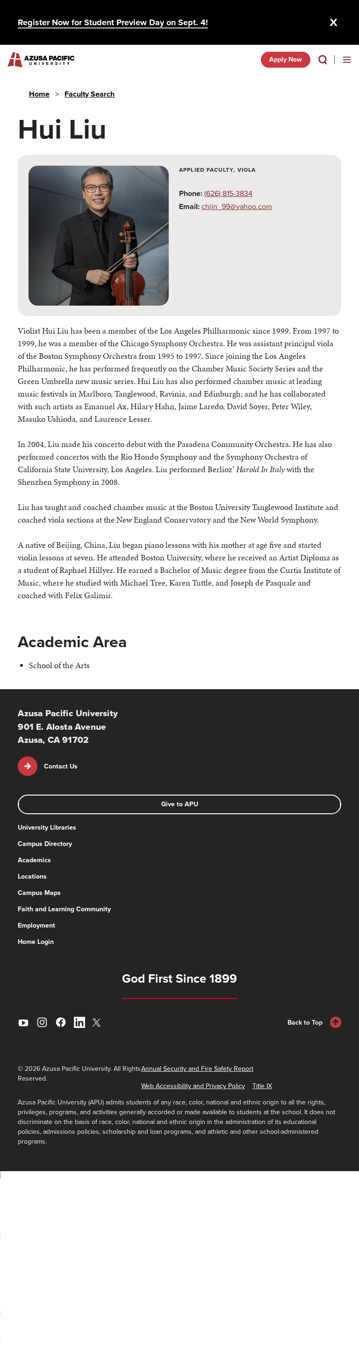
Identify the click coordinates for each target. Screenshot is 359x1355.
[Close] (333, 22)
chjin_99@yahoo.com (236, 206)
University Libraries (47, 827)
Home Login (36, 942)
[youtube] (23, 1022)
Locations (32, 876)
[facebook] (60, 1022)
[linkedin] (79, 1022)
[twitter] (98, 1023)
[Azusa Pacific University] (40, 60)
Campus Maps (39, 893)
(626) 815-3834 (228, 193)
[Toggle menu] (347, 59)
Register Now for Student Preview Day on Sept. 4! (113, 22)
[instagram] (42, 1022)
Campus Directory (45, 844)
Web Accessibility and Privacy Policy (193, 1086)
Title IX (262, 1086)
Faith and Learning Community (64, 909)
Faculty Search (90, 94)
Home (39, 94)
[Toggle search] (322, 59)
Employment (36, 925)
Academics (34, 860)
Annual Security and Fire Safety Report (197, 1069)
